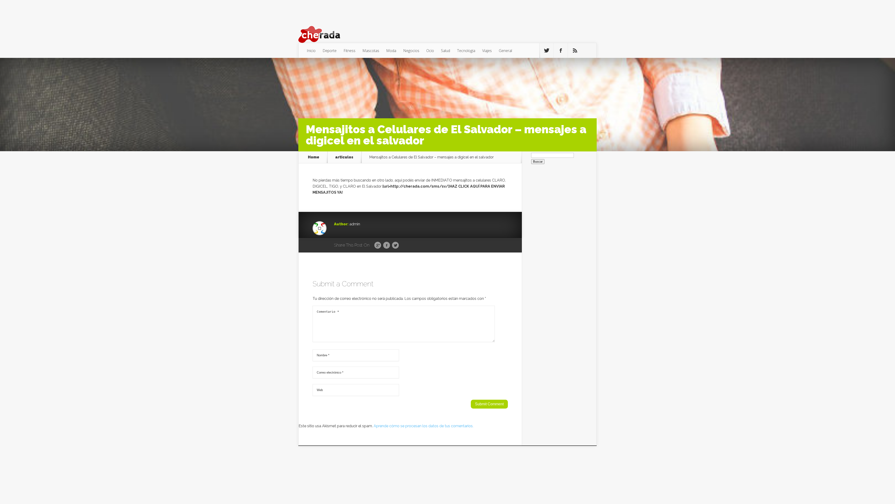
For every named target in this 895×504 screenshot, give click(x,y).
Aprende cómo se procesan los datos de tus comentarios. (423, 426)
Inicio (311, 50)
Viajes (487, 50)
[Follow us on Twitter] (547, 50)
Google (377, 245)
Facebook (386, 245)
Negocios (411, 50)
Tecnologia (466, 50)
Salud (445, 50)
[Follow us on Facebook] (561, 50)
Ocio (430, 50)
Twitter (395, 245)
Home (313, 157)
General (505, 50)
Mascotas (370, 50)
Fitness (349, 50)
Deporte (330, 50)
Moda (391, 50)
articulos (344, 157)
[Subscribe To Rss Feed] (575, 50)
